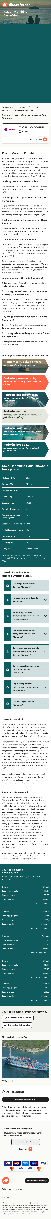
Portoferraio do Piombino (19, 1018)
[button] (26, 585)
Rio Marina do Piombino (19, 1025)
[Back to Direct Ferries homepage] (16, 4)
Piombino (6, 111)
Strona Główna (8, 107)
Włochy (35, 107)
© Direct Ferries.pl (8, 1198)
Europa (23, 107)
